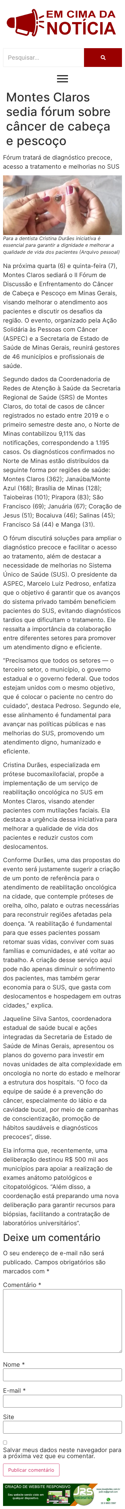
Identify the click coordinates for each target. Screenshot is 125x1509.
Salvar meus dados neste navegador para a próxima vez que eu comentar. (62, 1453)
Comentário (22, 1285)
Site (8, 1417)
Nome (14, 1365)
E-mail (14, 1391)
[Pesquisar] (103, 57)
